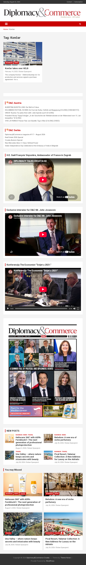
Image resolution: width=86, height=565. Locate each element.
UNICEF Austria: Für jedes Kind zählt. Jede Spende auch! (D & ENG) (29, 113)
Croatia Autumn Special (13, 140)
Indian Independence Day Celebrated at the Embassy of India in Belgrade (31, 146)
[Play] (8, 308)
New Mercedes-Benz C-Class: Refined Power (21, 143)
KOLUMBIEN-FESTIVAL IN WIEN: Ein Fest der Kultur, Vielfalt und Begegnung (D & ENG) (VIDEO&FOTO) (42, 110)
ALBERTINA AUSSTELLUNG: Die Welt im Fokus (22, 107)
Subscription (78, 2)
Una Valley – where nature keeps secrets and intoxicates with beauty (28, 457)
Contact (69, 2)
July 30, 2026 (59, 443)
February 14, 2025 (11, 71)
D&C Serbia (14, 130)
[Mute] (74, 308)
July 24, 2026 (59, 462)
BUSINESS (9, 62)
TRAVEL (30, 435)
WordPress (50, 561)
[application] (43, 289)
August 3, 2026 (21, 448)
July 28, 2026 (20, 462)
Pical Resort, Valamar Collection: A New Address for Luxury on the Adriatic (67, 457)
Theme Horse (66, 558)
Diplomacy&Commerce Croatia (38, 558)
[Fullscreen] (78, 308)
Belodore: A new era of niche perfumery (65, 438)
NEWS (16, 62)
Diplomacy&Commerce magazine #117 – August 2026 (25, 135)
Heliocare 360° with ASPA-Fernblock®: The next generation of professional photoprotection (29, 441)
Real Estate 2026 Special (14, 137)
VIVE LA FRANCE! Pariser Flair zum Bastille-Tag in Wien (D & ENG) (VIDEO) (32, 121)
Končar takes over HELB (16, 68)
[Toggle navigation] (6, 23)
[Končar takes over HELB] (22, 53)
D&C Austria (15, 103)
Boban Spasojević (25, 71)
